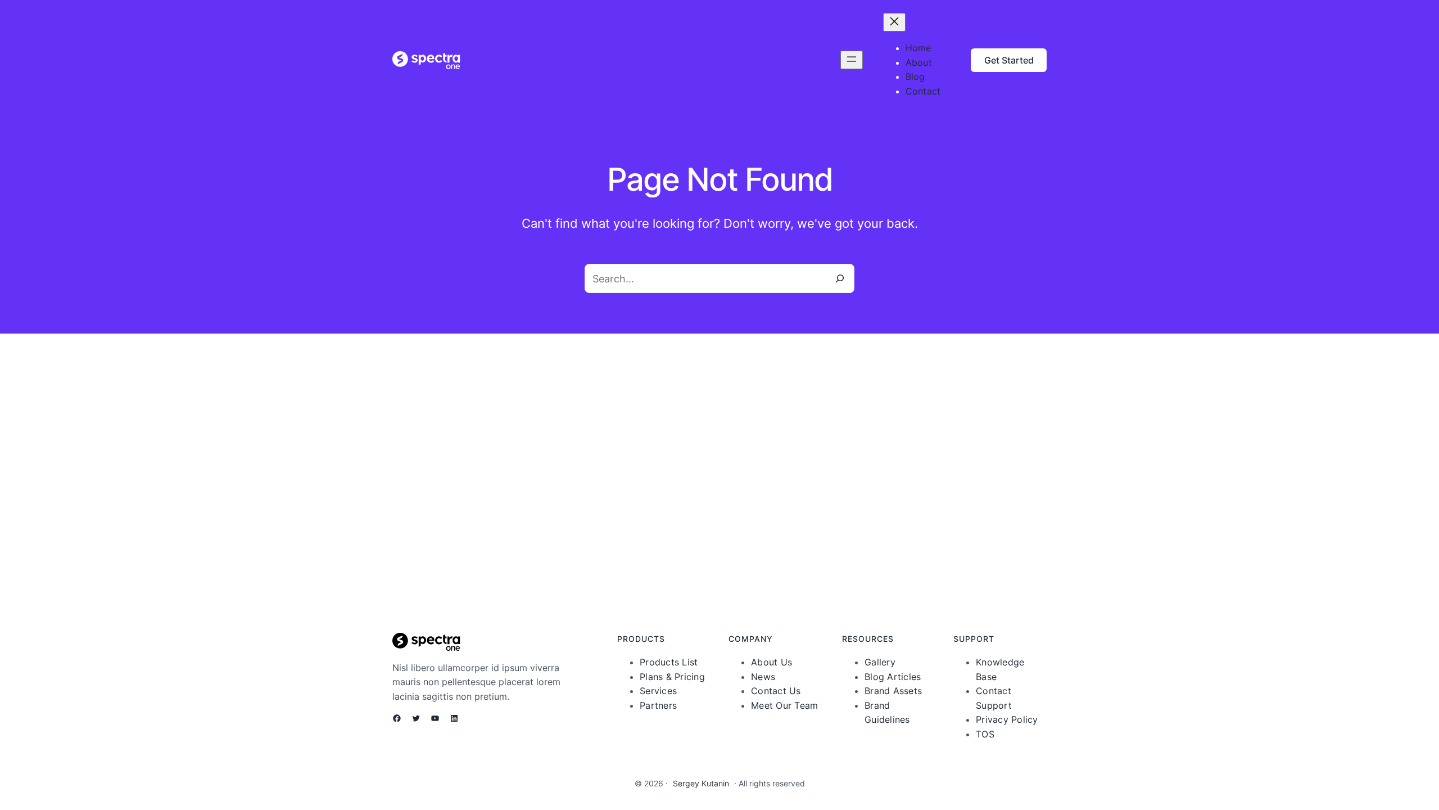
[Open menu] (851, 60)
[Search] (840, 278)
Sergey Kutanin (701, 783)
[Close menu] (894, 22)
